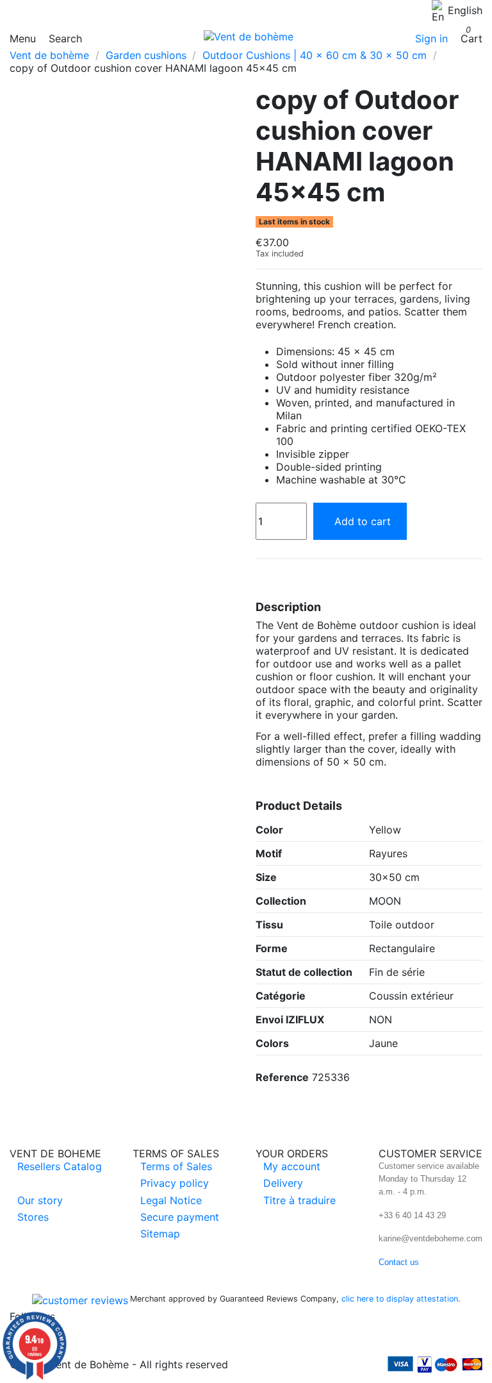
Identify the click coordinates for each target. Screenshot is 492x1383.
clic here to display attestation (399, 1298)
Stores (33, 1217)
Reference (282, 1077)
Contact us (399, 1262)
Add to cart (362, 521)
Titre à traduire (299, 1200)
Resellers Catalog (59, 1166)
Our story (40, 1200)
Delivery (283, 1183)
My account (291, 1166)
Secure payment (179, 1217)
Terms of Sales (176, 1166)
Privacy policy (174, 1183)
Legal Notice (171, 1200)
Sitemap (160, 1233)
